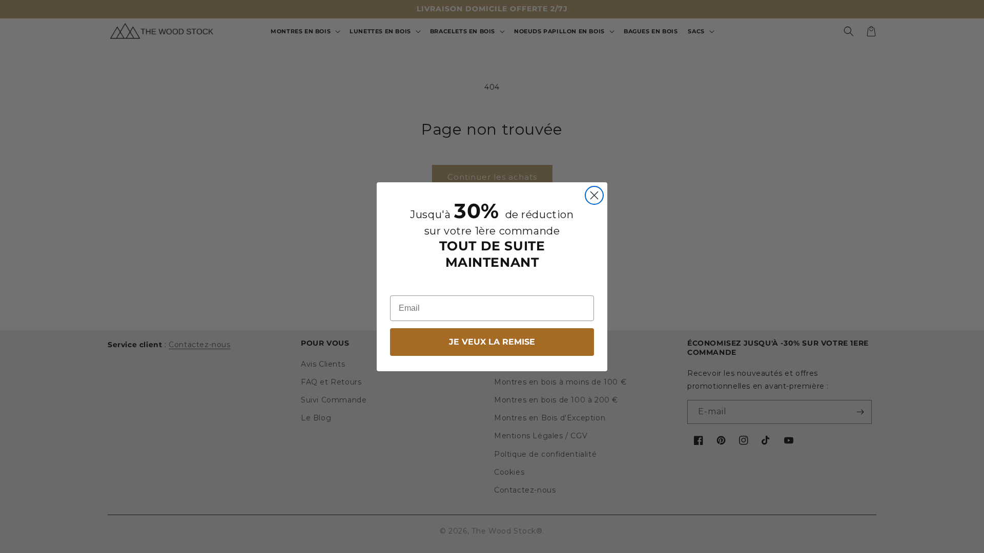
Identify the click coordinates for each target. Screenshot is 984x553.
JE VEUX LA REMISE (492, 342)
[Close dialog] (594, 195)
